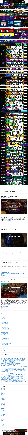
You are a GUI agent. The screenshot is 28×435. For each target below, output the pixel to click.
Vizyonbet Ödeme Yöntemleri (5, 328)
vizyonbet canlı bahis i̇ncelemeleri (19, 362)
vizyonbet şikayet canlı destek (13, 307)
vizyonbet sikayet (3, 376)
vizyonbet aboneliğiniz (19, 359)
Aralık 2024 (2, 398)
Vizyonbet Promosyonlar (5, 222)
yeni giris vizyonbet (23, 381)
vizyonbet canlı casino (11, 363)
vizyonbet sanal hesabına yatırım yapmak (15, 375)
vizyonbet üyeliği (12, 381)
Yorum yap (3, 258)
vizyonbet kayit (16, 371)
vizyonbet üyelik (3, 381)
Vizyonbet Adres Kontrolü (5, 329)
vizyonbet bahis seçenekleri (20, 360)
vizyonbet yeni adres (4, 379)
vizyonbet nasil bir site (12, 373)
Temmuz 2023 (3, 419)
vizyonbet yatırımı (21, 378)
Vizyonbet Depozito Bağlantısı (5, 337)
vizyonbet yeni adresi (21, 307)
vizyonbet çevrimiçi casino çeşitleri (9, 380)
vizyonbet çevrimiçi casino (3, 380)
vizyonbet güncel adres (22, 369)
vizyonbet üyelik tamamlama (8, 381)
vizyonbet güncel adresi (5, 370)
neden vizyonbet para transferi (8, 359)
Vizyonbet (2, 317)
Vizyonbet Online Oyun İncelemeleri (6, 343)
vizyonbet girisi (24, 366)
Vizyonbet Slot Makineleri (14, 376)
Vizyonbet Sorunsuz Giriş (4, 333)
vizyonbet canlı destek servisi (9, 364)
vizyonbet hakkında (22, 370)
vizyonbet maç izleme (20, 372)
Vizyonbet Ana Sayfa (4, 318)
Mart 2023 (2, 424)
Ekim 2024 (2, 400)
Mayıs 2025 (2, 394)
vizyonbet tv (9, 377)
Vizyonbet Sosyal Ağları (4, 322)
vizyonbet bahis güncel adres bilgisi (7, 273)
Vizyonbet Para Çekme (21, 374)
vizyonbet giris (19, 366)
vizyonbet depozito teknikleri (18, 365)
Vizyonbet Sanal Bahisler (4, 323)
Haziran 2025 (3, 393)
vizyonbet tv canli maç (14, 377)
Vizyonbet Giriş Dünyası (4, 332)
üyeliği (1, 382)
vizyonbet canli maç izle (5, 362)
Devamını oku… (9, 220)
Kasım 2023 (3, 414)
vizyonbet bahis (14, 360)
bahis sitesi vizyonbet (10, 356)
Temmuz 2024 (3, 404)
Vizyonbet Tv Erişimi (4, 334)
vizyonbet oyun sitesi (3, 374)
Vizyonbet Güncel (16, 369)
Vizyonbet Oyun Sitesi (4, 327)
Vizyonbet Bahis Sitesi (4, 361)
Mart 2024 (2, 409)
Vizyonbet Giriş (3, 316)
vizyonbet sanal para (21, 375)
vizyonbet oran (17, 373)
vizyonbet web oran (17, 378)
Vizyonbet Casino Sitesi (5, 365)
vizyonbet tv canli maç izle (20, 377)
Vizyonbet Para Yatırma (14, 374)
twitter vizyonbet (14, 359)
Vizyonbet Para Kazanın (4, 324)
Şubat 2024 (3, 410)
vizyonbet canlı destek (16, 273)
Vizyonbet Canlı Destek (8, 280)
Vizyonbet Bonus (17, 361)
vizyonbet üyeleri (22, 380)
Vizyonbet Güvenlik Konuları (9, 262)
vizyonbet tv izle (7, 378)
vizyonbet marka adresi (15, 372)
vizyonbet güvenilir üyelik (11, 370)
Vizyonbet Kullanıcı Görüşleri (5, 338)
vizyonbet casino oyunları (16, 364)
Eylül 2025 (2, 392)
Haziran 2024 (3, 405)
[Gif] (14, 78)
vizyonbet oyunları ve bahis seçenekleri (23, 373)
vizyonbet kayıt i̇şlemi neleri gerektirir (4, 372)
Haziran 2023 (3, 420)
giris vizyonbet (3, 358)
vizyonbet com (12, 365)
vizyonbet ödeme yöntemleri (16, 380)
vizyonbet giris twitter (5, 368)
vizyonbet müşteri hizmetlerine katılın (4, 373)
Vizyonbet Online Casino (8, 229)
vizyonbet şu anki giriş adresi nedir (18, 381)
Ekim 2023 (2, 415)
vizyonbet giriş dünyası (11, 369)
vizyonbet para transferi (8, 374)
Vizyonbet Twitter (13, 378)
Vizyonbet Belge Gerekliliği (9, 196)
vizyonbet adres (24, 359)
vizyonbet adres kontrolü (9, 360)
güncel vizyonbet (17, 358)
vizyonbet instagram (4, 371)
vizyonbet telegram (4, 377)
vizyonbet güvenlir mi (17, 370)
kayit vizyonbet (22, 358)
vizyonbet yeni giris (23, 379)
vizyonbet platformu (3, 375)
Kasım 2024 (3, 399)
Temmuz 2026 (3, 388)
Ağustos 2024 (3, 403)
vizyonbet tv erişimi (3, 378)
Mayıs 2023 (3, 421)
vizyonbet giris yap (12, 368)
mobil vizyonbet (3, 359)
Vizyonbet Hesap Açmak (4, 344)
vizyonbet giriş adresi (4, 369)
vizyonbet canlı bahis (12, 362)
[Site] (14, 47)
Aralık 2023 (2, 413)
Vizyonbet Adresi (4, 360)
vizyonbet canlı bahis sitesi (5, 363)
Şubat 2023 (3, 425)
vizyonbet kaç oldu (10, 372)
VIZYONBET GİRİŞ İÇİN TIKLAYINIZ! (14, 28)
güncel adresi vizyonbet (9, 358)
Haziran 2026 (3, 389)
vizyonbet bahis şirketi (11, 361)
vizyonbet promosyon (8, 375)
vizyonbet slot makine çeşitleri (20, 376)
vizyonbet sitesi (8, 376)
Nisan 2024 (2, 408)
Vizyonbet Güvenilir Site (4, 339)
